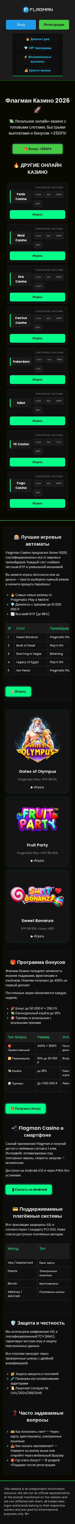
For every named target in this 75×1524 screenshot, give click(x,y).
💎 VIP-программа (37, 48)
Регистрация (54, 24)
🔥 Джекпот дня (37, 39)
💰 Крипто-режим (37, 70)
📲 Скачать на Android (28, 1189)
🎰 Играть (18, 691)
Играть (38, 214)
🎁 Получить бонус (25, 1108)
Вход (21, 24)
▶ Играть (37, 787)
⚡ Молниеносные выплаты (37, 59)
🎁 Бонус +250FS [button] (37, 149)
